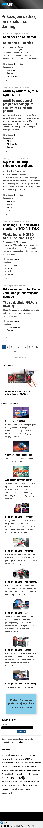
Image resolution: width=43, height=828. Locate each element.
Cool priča (18, 64)
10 (37, 347)
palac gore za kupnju (23, 770)
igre (8, 210)
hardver (28, 759)
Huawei (21, 763)
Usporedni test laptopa (15, 421)
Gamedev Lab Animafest (19, 37)
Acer (3, 755)
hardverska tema (8, 763)
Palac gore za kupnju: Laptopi (18, 613)
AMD (8, 755)
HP (16, 763)
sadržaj (30, 778)
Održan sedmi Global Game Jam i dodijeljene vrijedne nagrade (21, 293)
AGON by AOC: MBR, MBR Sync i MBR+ (20, 93)
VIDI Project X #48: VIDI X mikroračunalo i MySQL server (19, 393)
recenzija (18, 778)
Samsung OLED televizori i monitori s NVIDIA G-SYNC (21, 227)
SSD (8, 785)
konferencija (12, 76)
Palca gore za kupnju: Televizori (19, 517)
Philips (18, 774)
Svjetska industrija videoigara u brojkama (18, 164)
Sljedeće (7, 351)
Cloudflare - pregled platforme (18, 455)
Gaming (10, 73)
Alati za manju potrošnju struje (18, 480)
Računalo (5, 778)
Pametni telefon (8, 774)
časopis (29, 789)
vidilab (14, 789)
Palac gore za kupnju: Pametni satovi (21, 582)
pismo (9, 333)
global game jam (14, 327)
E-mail (4, 724)
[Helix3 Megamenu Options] (37, 4)
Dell (29, 755)
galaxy (34, 755)
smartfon (23, 782)
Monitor (5, 770)
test (25, 785)
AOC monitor (12, 144)
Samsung (7, 781)
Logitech (14, 767)
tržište (9, 207)
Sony (4, 785)
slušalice (16, 782)
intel (26, 763)
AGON (9, 141)
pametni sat (36, 770)
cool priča (11, 70)
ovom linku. (18, 742)
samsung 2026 (13, 265)
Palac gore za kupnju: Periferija (19, 551)
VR (25, 789)
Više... (5, 80)
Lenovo (4, 767)
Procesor (34, 774)
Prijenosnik (25, 774)
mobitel (33, 766)
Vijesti (16, 259)
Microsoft (22, 767)
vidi (10, 789)
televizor (19, 785)
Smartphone (33, 781)
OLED (9, 268)
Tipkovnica (33, 785)
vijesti (20, 789)
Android (14, 755)
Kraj (14, 351)
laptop (38, 763)
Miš (28, 767)
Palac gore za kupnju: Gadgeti (18, 650)
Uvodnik (5, 789)
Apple (20, 755)
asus (25, 755)
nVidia (9, 271)
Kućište (31, 763)
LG (9, 767)
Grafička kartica (17, 759)
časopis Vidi (7, 793)
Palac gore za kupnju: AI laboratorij (20, 683)
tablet (12, 785)
